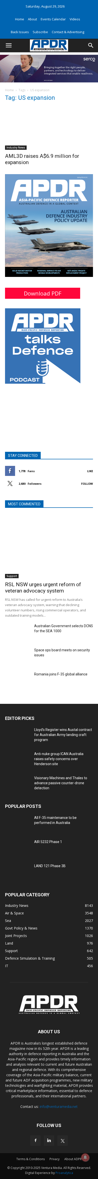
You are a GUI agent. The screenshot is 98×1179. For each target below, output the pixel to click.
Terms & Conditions (30, 1159)
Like (90, 471)
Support (12, 576)
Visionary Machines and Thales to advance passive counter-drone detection (60, 783)
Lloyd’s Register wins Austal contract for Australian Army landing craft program (63, 735)
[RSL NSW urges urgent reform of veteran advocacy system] (49, 546)
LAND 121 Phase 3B (50, 866)
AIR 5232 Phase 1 (48, 842)
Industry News (16, 147)
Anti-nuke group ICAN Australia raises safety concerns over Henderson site (58, 759)
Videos (75, 19)
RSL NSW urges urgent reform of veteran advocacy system (43, 587)
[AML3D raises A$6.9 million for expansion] (49, 128)
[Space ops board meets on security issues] (17, 656)
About (32, 19)
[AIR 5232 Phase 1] (17, 848)
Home (19, 19)
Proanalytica (64, 1173)
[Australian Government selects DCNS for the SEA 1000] (17, 632)
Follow (87, 483)
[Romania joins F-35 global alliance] (17, 680)
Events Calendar (53, 19)
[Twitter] (63, 1141)
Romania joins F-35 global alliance (60, 674)
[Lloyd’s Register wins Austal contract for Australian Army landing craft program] (17, 736)
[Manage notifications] (85, 1157)
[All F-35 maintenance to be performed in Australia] (17, 824)
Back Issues (20, 32)
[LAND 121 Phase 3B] (17, 872)
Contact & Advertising (68, 32)
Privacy (55, 1159)
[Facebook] (35, 1141)
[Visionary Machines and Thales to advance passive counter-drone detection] (17, 784)
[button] (9, 45)
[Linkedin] (49, 1141)
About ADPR (73, 1159)
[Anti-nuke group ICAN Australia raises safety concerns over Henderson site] (17, 760)
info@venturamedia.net (59, 1106)
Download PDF (42, 293)
